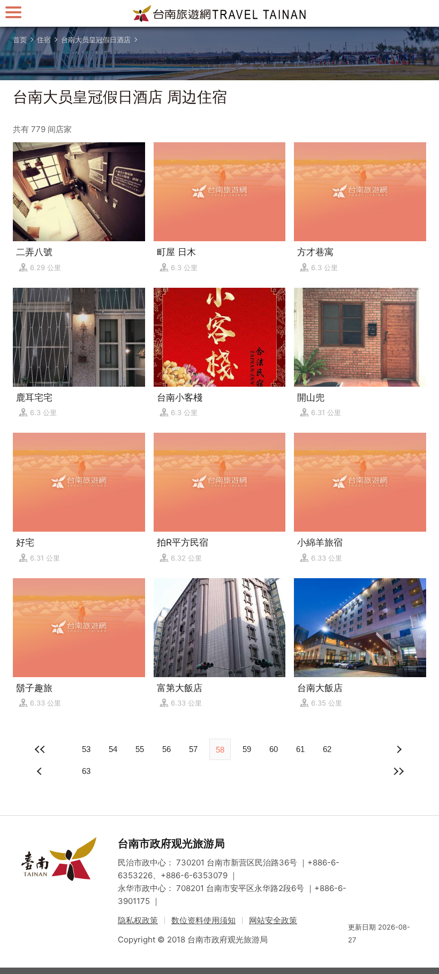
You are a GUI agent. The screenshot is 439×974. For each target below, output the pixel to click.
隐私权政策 (138, 920)
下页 (40, 771)
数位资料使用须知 (203, 920)
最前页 (40, 749)
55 (139, 749)
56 (166, 749)
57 (193, 749)
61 (300, 749)
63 (86, 771)
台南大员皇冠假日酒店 (96, 39)
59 (247, 749)
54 (113, 749)
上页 (398, 749)
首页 (20, 39)
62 (327, 749)
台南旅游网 (219, 13)
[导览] (13, 12)
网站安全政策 (273, 920)
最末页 (398, 771)
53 (86, 749)
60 (273, 749)
